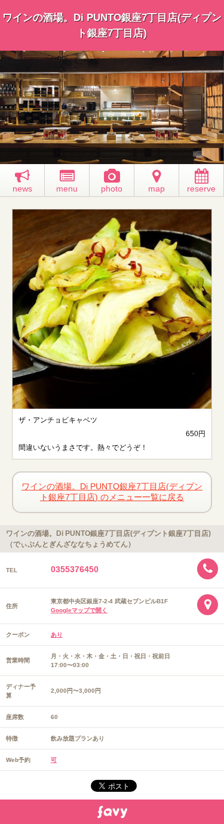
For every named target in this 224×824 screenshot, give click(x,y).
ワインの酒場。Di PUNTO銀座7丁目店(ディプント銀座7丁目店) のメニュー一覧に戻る (112, 492)
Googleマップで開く (79, 610)
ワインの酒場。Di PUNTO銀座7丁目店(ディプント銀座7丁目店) (112, 25)
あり (57, 634)
